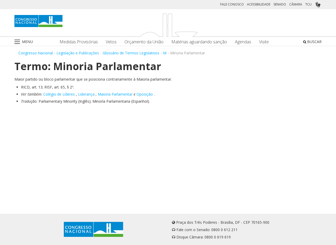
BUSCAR (314, 41)
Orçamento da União (144, 42)
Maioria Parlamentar (115, 94)
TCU (308, 4)
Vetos (111, 42)
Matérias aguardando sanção (199, 42)
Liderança (86, 94)
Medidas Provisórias (79, 42)
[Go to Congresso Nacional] (38, 21)
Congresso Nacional (35, 52)
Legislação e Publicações (77, 52)
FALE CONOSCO (232, 4)
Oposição (144, 94)
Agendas (243, 42)
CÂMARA (295, 4)
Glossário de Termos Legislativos (131, 52)
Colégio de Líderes (59, 94)
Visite (264, 42)
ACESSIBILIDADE (258, 4)
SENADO (280, 4)
